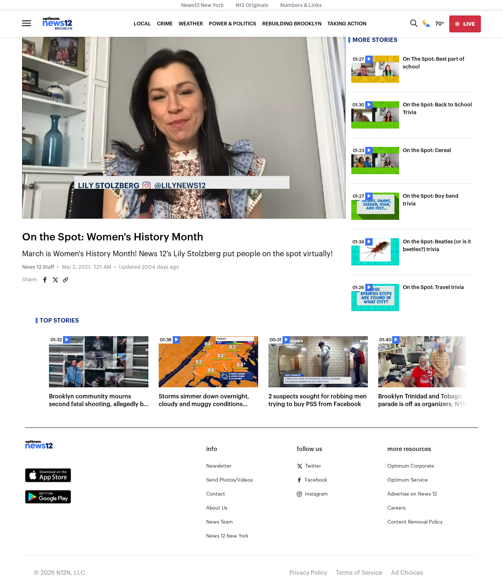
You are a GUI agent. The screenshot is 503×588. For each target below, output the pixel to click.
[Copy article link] (65, 280)
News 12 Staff (38, 267)
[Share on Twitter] (55, 280)
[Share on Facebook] (45, 280)
